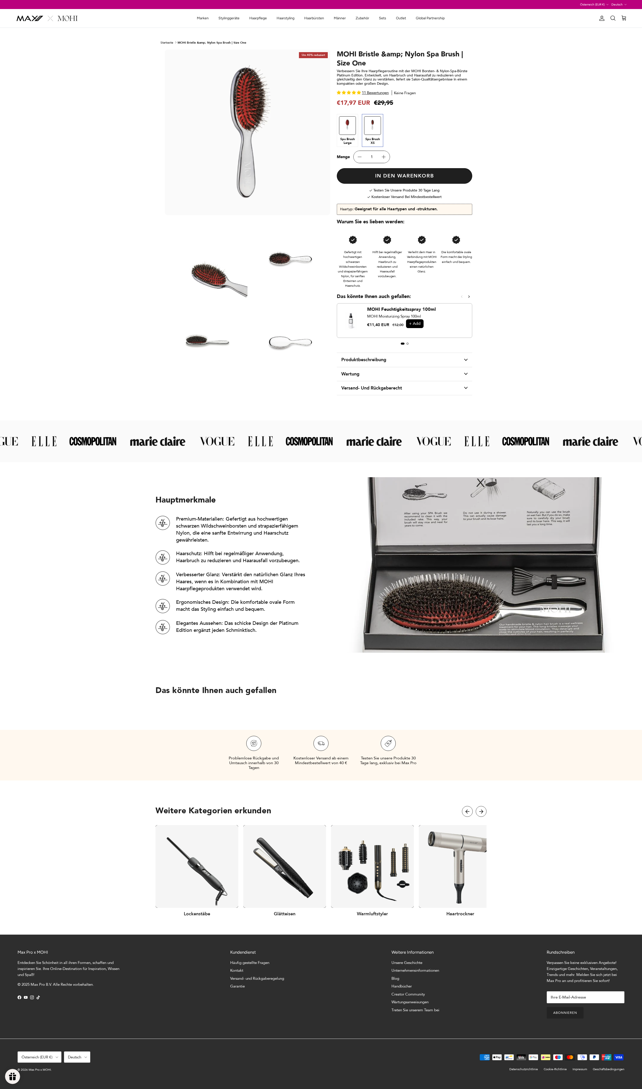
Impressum (580, 1069)
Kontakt (236, 970)
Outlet (401, 18)
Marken (203, 18)
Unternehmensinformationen (415, 970)
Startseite (166, 42)
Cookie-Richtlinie (555, 1069)
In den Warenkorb (404, 175)
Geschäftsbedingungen (608, 1069)
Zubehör (362, 18)
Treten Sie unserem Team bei (415, 1010)
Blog (395, 978)
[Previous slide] (462, 296)
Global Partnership (430, 18)
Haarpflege (258, 18)
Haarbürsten (314, 18)
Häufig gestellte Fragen (249, 962)
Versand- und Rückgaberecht (371, 388)
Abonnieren (565, 1013)
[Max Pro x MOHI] (47, 18)
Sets (382, 18)
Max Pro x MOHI (40, 1070)
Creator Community (408, 994)
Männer (340, 18)
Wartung (350, 374)
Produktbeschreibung (363, 360)
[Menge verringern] (360, 157)
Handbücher (401, 986)
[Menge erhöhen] (384, 157)
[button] (467, 811)
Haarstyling (285, 18)
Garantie (237, 986)
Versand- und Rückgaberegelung (257, 978)
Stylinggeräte (228, 18)
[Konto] (601, 18)
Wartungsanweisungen (410, 1002)
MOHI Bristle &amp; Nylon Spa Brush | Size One (212, 42)
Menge (343, 157)
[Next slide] (469, 296)
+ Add (415, 323)
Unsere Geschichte (406, 962)
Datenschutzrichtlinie (523, 1069)
